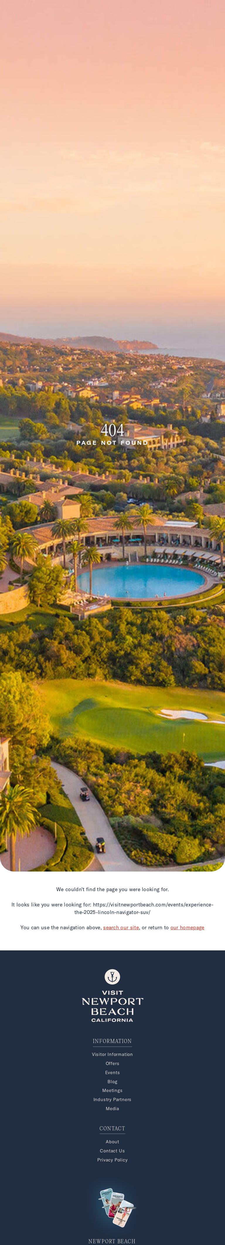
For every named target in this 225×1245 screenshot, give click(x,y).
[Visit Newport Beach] (112, 1020)
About (112, 1141)
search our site (121, 927)
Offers (113, 1063)
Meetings (112, 1090)
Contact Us (112, 1151)
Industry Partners (112, 1099)
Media (112, 1108)
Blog (112, 1081)
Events (112, 1072)
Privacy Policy (112, 1160)
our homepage (187, 927)
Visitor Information (112, 1054)
